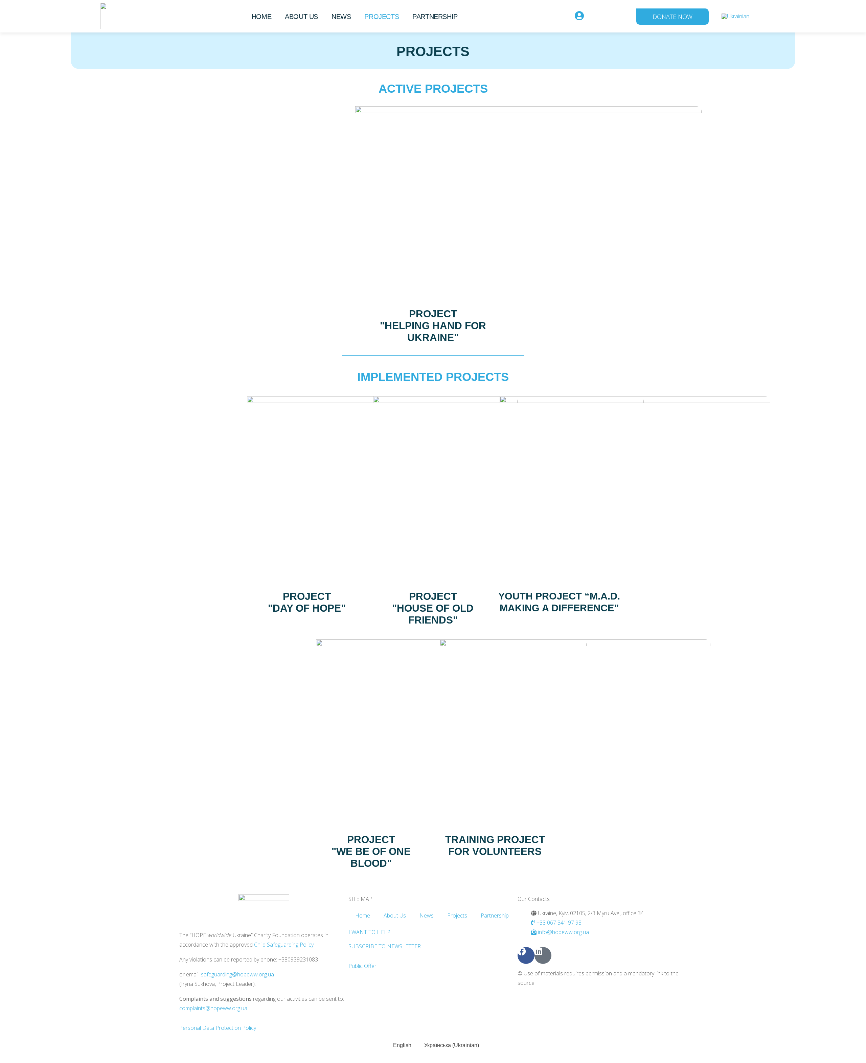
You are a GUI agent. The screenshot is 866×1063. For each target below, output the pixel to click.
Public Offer (362, 966)
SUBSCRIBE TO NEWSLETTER (384, 946)
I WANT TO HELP (369, 932)
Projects (381, 16)
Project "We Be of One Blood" (371, 851)
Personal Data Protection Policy (217, 1028)
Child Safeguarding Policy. (284, 944)
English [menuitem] (402, 1045)
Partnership (435, 16)
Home (261, 16)
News (341, 16)
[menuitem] (735, 16)
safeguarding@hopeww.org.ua (237, 974)
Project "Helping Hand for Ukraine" (433, 325)
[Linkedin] (542, 955)
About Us (301, 16)
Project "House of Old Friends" (433, 608)
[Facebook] (526, 955)
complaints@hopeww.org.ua (213, 1008)
